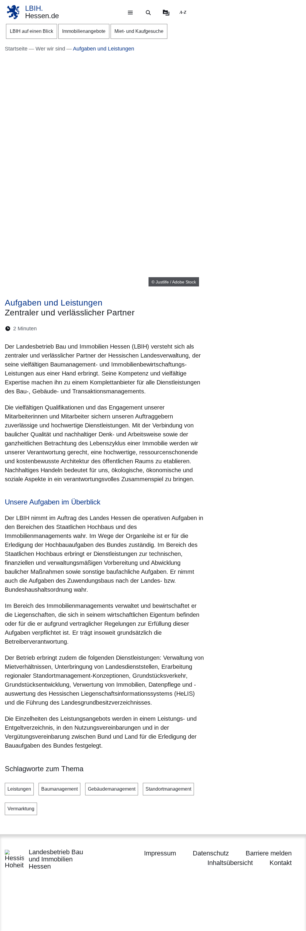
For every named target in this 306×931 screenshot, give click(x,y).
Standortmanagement (168, 789)
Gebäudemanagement (111, 789)
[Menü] (130, 12)
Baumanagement (59, 789)
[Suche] (148, 12)
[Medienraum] (166, 12)
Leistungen (19, 789)
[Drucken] (93, 328)
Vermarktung (20, 808)
